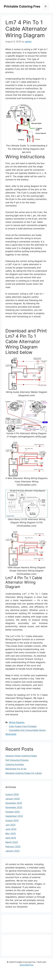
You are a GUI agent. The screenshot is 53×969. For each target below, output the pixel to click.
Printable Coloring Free (22, 6)
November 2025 (13, 807)
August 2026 (12, 794)
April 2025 (10, 838)
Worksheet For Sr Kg (15, 769)
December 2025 (13, 803)
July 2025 (10, 825)
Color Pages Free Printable (23, 726)
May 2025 (10, 833)
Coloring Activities (14, 764)
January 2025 (12, 851)
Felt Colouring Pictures (17, 760)
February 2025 (12, 846)
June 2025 (10, 829)
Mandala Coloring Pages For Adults (23, 773)
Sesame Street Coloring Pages (21, 755)
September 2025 (14, 816)
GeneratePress (26, 965)
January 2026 (12, 798)
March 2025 (11, 842)
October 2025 (12, 811)
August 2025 (12, 820)
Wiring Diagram (17, 722)
